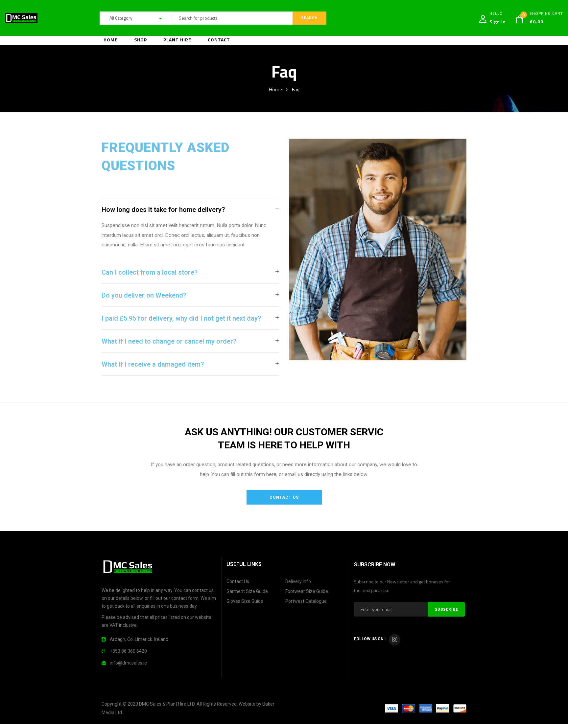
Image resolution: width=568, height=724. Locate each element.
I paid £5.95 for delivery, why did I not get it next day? (181, 318)
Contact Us (237, 581)
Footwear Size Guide (306, 591)
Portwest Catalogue (306, 601)
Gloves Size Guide (244, 601)
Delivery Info (298, 581)
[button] (284, 497)
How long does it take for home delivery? (163, 210)
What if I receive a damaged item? (153, 364)
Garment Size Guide (247, 591)
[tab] (190, 209)
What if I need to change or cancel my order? (169, 341)
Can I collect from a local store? (150, 272)
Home (275, 89)
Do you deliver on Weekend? (144, 295)
